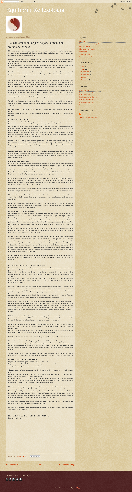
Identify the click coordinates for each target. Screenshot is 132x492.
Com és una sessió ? (85, 46)
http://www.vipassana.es (86, 105)
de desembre (85, 71)
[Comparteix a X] (35, 456)
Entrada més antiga (67, 465)
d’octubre (84, 77)
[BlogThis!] (33, 456)
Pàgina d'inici (83, 41)
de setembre (85, 80)
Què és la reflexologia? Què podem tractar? (92, 44)
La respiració (83, 51)
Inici (40, 465)
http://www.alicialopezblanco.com (89, 97)
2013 (83, 66)
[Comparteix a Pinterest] (39, 456)
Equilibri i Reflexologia (35, 9)
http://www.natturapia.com (87, 102)
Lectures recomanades (86, 57)
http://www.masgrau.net (86, 99)
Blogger (78, 488)
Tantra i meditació (84, 54)
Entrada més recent (14, 465)
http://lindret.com (84, 90)
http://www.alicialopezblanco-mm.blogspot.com (88, 93)
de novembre (85, 74)
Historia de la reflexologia (86, 49)
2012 (83, 69)
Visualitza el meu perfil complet (88, 117)
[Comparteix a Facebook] (37, 456)
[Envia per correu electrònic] (31, 456)
